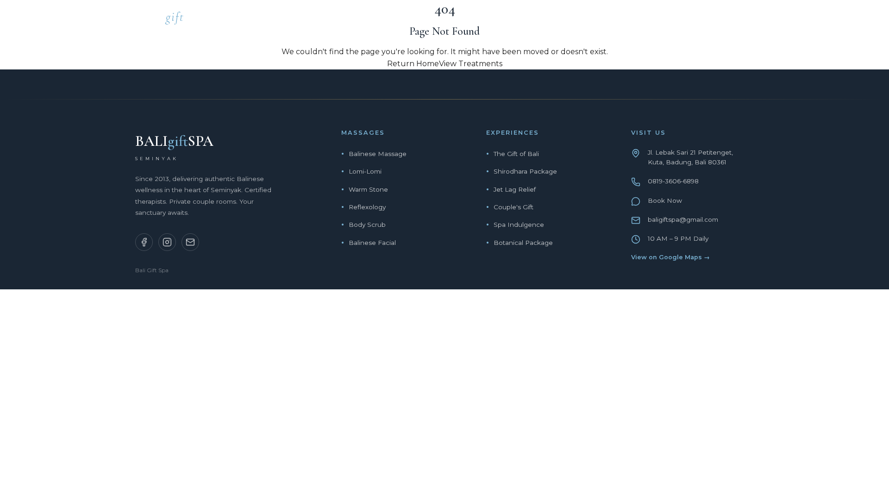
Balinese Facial (372, 242)
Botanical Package (523, 242)
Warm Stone (368, 189)
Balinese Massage (378, 153)
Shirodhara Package (525, 171)
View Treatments (470, 63)
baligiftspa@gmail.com (683, 219)
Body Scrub (367, 224)
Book (743, 19)
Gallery (696, 19)
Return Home (413, 63)
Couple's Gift (513, 207)
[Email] (190, 242)
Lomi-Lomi (365, 171)
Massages (526, 19)
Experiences (590, 19)
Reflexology (367, 207)
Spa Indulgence (519, 224)
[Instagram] (167, 242)
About (648, 19)
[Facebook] (144, 242)
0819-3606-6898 (673, 181)
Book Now (665, 200)
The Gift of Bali (516, 153)
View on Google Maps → (670, 257)
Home (477, 19)
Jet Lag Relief (515, 189)
